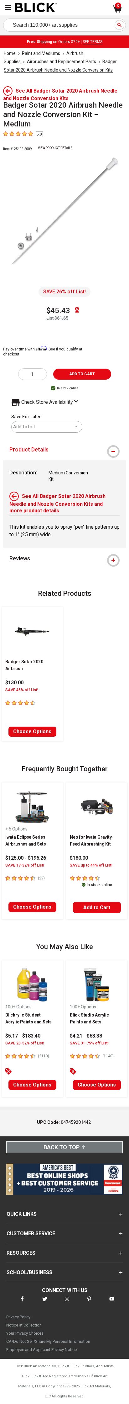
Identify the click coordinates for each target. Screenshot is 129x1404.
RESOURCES (21, 1253)
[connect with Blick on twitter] (45, 1303)
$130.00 (14, 683)
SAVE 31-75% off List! (89, 1043)
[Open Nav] (8, 7)
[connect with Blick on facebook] (22, 1303)
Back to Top (62, 1147)
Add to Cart (96, 907)
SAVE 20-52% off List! (24, 1043)
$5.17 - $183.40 (22, 1036)
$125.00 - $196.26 (25, 858)
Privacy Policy (18, 1317)
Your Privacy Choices (25, 1333)
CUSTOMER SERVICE (31, 1233)
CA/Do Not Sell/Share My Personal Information (48, 1341)
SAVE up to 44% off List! (91, 865)
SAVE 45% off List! (21, 690)
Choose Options (32, 731)
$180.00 (79, 858)
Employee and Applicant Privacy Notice (41, 1349)
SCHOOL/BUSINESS (29, 1272)
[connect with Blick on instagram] (67, 1303)
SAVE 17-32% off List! (24, 865)
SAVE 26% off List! (64, 292)
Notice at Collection (24, 1325)
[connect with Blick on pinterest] (89, 1303)
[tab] (64, 449)
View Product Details (55, 148)
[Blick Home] (36, 8)
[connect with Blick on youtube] (112, 1303)
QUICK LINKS (22, 1214)
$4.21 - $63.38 (86, 1036)
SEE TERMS (92, 42)
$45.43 (58, 310)
